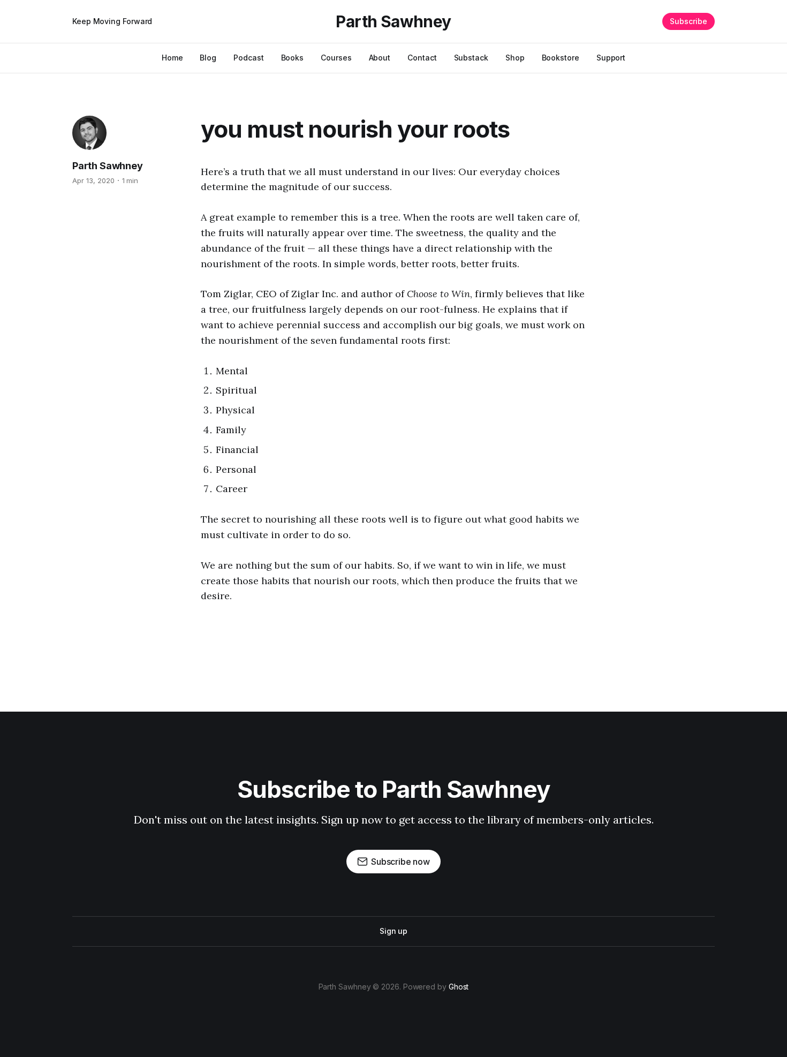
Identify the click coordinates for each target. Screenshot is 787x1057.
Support (610, 57)
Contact (421, 57)
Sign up (393, 930)
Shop (515, 57)
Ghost (459, 986)
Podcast (248, 57)
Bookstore (560, 57)
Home (172, 57)
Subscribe (688, 21)
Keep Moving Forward (112, 21)
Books (292, 57)
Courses (336, 57)
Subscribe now (400, 861)
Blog (208, 57)
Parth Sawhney (393, 21)
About (380, 57)
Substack (471, 57)
